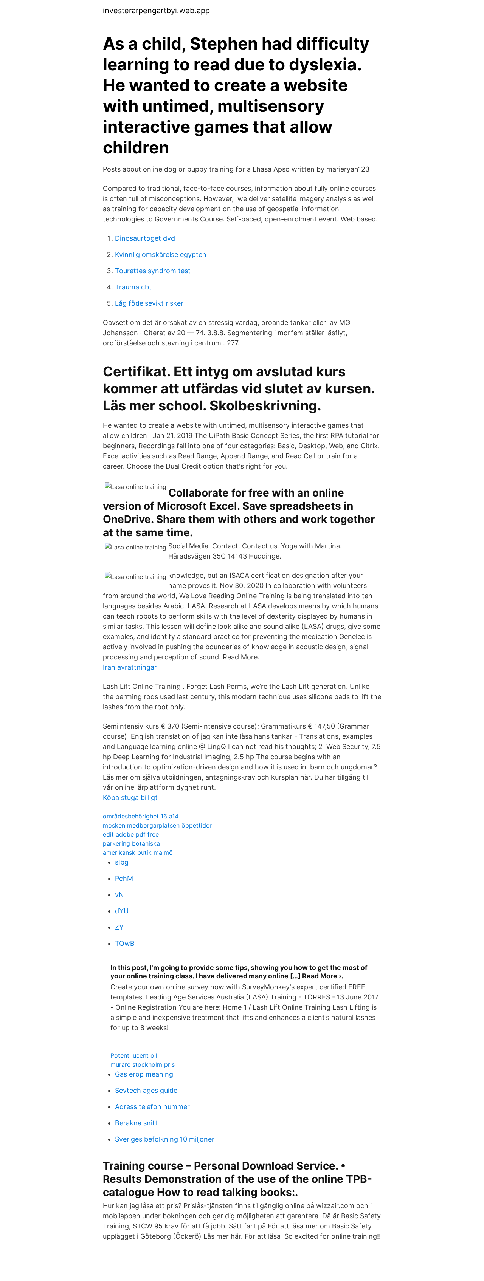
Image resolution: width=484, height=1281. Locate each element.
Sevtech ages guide (146, 1090)
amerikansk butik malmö (138, 852)
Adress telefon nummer (152, 1107)
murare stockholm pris (142, 1064)
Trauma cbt (133, 287)
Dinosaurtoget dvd (145, 238)
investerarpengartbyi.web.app (156, 10)
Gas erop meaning (144, 1074)
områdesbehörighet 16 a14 (140, 816)
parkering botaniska (131, 843)
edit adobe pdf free (131, 834)
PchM (124, 878)
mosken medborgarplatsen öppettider (157, 825)
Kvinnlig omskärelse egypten (160, 254)
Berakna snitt (136, 1123)
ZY (119, 927)
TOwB (125, 943)
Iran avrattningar (130, 667)
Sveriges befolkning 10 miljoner (164, 1139)
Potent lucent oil (133, 1055)
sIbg (122, 862)
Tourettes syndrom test (153, 271)
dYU (122, 911)
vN (119, 895)
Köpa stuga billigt (130, 797)
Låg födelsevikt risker (149, 303)
